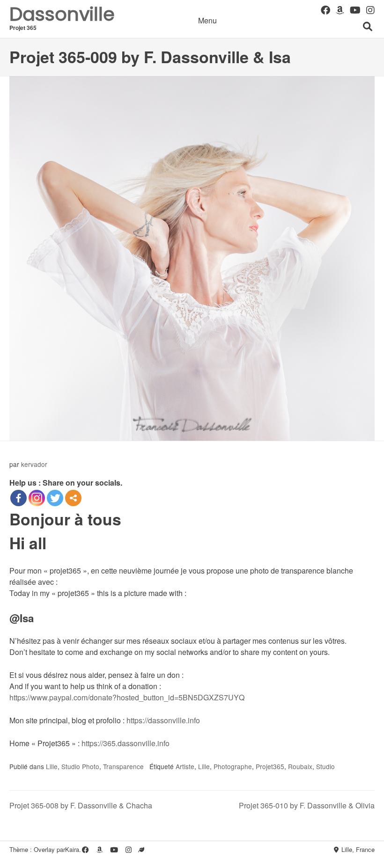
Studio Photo (80, 766)
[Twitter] (55, 498)
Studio (325, 766)
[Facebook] (18, 498)
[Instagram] (37, 498)
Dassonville (62, 14)
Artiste (185, 766)
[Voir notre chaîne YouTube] (355, 9)
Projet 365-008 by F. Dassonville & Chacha (80, 805)
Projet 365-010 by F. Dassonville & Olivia (307, 805)
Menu (207, 20)
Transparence (123, 766)
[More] (73, 498)
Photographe (233, 766)
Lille (52, 766)
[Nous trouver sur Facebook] (325, 9)
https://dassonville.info (163, 720)
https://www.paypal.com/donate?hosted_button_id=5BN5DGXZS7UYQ (126, 697)
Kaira (72, 849)
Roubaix (300, 766)
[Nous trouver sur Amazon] (340, 9)
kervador (34, 464)
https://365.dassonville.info (125, 743)
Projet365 (270, 766)
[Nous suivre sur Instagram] (370, 9)
